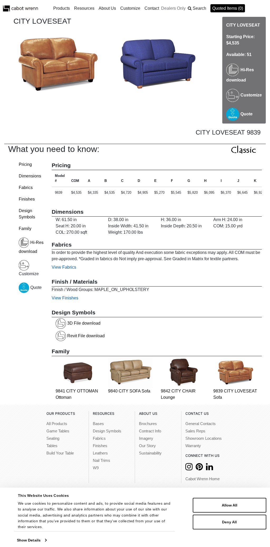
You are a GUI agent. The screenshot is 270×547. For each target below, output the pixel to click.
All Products (56, 424)
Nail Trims (101, 460)
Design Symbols (107, 431)
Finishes (27, 199)
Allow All (229, 505)
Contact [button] (151, 8)
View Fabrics (64, 267)
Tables (51, 446)
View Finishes (65, 298)
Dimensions (30, 176)
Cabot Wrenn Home (202, 479)
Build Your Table (60, 453)
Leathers (100, 453)
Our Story (147, 446)
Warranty (193, 446)
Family (25, 228)
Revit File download (85, 336)
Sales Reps (195, 431)
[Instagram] (188, 468)
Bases (98, 424)
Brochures (148, 424)
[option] (58, 63)
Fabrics (26, 187)
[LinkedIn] (209, 468)
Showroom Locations (203, 438)
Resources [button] (84, 8)
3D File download (83, 323)
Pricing (25, 164)
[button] (197, 8)
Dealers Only (173, 8)
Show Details (29, 540)
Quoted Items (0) (227, 8)
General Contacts (200, 424)
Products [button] (61, 8)
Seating (52, 438)
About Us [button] (107, 8)
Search (199, 8)
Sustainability (150, 453)
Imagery (146, 438)
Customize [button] (130, 8)
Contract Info (150, 431)
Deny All (229, 522)
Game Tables (57, 431)
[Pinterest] (199, 468)
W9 (96, 468)
